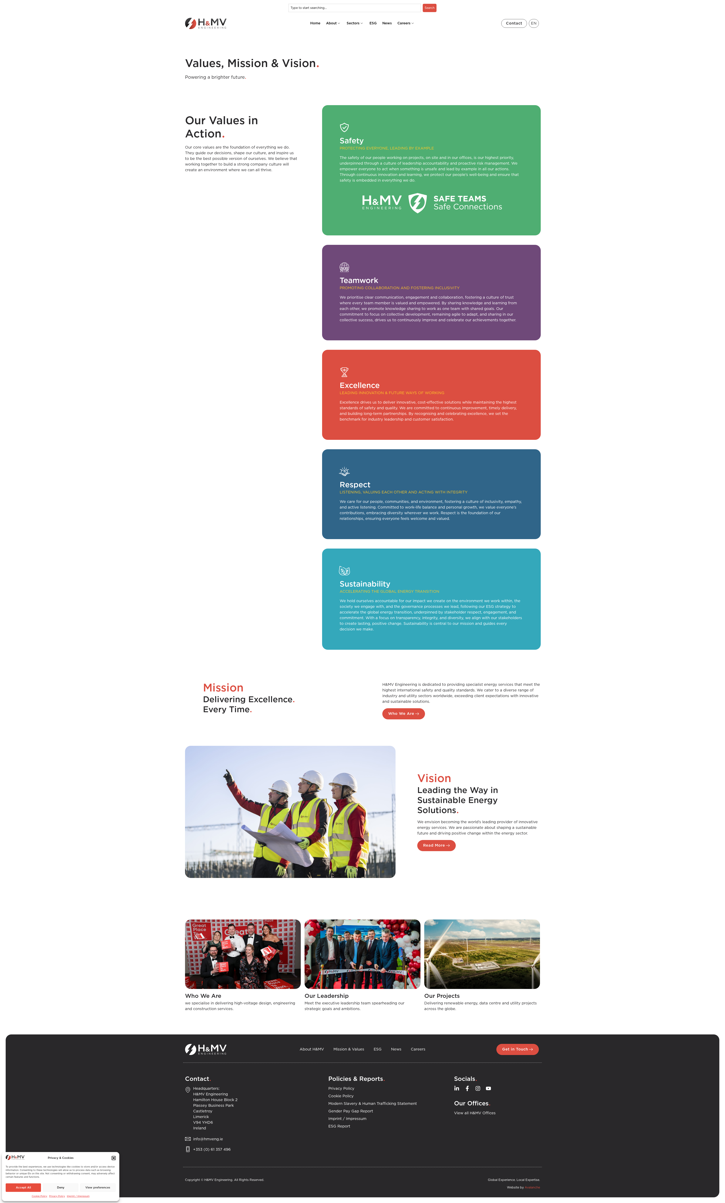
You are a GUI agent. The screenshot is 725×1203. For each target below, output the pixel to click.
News (387, 23)
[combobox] (354, 8)
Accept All (23, 1187)
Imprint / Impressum (78, 1196)
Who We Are (203, 996)
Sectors (353, 23)
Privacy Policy (57, 1196)
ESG (373, 23)
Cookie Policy (39, 1196)
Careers (403, 23)
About (331, 23)
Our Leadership (327, 996)
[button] (114, 1158)
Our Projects (442, 996)
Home (315, 23)
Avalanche (532, 1187)
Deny (60, 1187)
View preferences (97, 1187)
